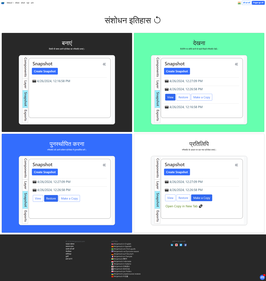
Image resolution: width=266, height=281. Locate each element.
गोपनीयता (68, 251)
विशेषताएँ (9, 3)
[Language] (239, 3)
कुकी (67, 256)
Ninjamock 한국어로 (121, 269)
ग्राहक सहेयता (70, 244)
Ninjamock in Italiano (122, 264)
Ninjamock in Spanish (122, 246)
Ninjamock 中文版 (120, 276)
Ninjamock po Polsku (122, 271)
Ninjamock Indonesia (122, 261)
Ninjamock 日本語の (121, 266)
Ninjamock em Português (124, 249)
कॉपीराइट (68, 254)
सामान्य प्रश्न (70, 246)
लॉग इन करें (246, 3)
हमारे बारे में (69, 259)
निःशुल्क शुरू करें (258, 3)
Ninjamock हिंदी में (120, 259)
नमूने (27, 3)
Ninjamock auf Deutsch (123, 254)
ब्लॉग (32, 3)
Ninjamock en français (122, 256)
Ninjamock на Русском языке (126, 251)
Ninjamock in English (122, 244)
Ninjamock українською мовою (127, 274)
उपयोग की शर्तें (70, 249)
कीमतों (23, 3)
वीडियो (17, 3)
